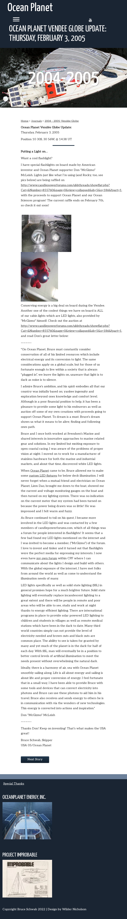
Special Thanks (13, 783)
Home (24, 121)
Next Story (34, 759)
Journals (36, 121)
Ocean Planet (30, 8)
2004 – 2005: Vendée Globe (62, 121)
